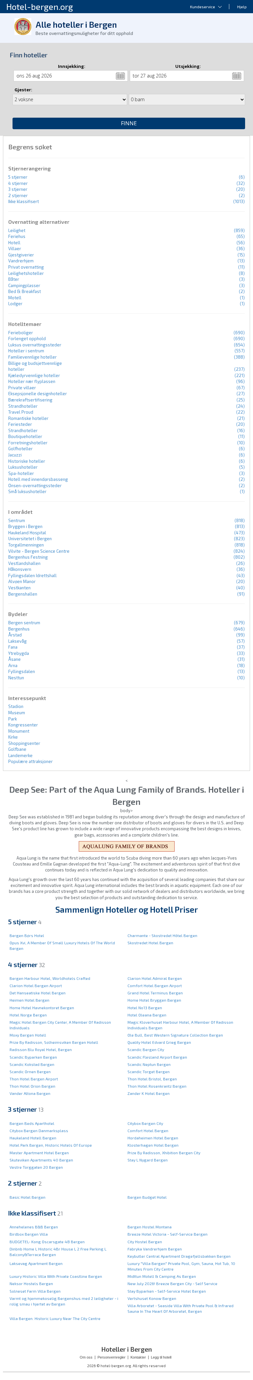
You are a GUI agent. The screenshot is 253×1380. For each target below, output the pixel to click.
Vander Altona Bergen (30, 1093)
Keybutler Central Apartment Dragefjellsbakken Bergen (179, 1256)
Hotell (14, 242)
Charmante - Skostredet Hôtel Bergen (162, 935)
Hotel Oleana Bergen (146, 1015)
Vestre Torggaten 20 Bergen (36, 1167)
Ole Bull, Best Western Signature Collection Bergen (175, 1035)
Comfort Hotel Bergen (147, 1130)
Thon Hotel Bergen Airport (34, 1078)
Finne (129, 123)
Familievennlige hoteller (32, 357)
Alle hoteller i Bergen (76, 24)
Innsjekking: (71, 66)
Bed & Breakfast (24, 291)
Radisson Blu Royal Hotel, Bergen (41, 1049)
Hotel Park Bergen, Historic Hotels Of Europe (51, 1145)
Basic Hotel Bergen (27, 1197)
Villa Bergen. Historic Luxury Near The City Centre (55, 1318)
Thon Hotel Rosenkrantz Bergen (156, 1086)
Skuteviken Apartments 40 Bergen (41, 1160)
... (120, 75)
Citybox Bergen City (145, 1123)
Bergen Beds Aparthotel (32, 1123)
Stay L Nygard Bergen (147, 1160)
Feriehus (16, 236)
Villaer (14, 248)
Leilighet (16, 230)
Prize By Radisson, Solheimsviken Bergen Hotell (54, 1042)
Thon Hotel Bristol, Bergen (152, 1078)
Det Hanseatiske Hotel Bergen (38, 992)
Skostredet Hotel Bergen (150, 942)
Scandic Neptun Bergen (149, 1064)
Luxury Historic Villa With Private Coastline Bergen (56, 1276)
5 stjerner (17, 177)
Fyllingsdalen (21, 671)
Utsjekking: (188, 66)
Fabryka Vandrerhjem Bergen (154, 1249)
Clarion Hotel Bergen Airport (36, 985)
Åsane (14, 659)
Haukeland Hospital (27, 532)
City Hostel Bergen (144, 1241)
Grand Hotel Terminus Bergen (155, 992)
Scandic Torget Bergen (148, 1071)
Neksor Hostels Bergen (31, 1283)
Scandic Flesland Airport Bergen (157, 1057)
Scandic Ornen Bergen (30, 1071)
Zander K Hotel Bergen (148, 1093)
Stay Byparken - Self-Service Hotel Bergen (166, 1291)
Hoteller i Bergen (126, 1349)
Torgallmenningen (26, 544)
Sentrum (16, 520)
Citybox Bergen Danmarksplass (39, 1130)
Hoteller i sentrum (26, 350)
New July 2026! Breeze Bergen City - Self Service (172, 1283)
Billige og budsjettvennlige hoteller (35, 366)
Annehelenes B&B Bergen (34, 1226)
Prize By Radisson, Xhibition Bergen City (163, 1152)
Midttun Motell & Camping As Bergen (161, 1276)
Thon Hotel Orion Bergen (32, 1086)
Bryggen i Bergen (25, 526)
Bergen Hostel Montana (149, 1226)
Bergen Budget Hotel (147, 1197)
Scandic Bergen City (145, 1049)
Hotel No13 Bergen (144, 1007)
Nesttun (16, 677)
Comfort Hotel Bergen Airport (154, 985)
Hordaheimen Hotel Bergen (152, 1137)
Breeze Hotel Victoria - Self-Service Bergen (167, 1234)
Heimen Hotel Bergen (29, 1000)
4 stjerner (18, 183)
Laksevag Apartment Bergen (36, 1263)
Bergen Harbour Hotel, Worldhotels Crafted (50, 978)
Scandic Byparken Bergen (33, 1057)
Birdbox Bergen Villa (29, 1234)
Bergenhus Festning (28, 557)
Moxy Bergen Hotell (28, 1035)
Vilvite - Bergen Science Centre (39, 551)
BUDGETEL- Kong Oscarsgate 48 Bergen (47, 1241)
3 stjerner (17, 189)
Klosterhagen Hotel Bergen (153, 1145)
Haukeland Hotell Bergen (33, 1137)
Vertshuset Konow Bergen (151, 1298)
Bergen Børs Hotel (27, 935)
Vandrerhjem (21, 260)
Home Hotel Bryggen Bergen (154, 1000)
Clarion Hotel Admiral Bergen (154, 978)
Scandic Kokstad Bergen (32, 1064)
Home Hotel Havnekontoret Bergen (42, 1007)
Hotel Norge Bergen (28, 1015)
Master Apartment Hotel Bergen (39, 1152)
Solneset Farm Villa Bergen (35, 1291)
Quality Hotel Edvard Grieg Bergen (159, 1042)
